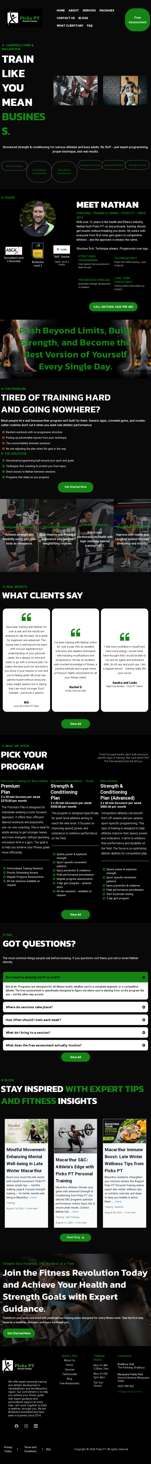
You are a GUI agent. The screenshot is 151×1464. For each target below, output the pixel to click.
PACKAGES (106, 10)
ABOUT (74, 10)
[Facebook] (16, 1426)
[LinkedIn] (36, 1426)
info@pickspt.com (128, 1392)
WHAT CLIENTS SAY (70, 25)
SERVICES (89, 10)
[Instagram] (26, 1426)
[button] (26, 1173)
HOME (61, 10)
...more (33, 1198)
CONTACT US (66, 18)
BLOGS (83, 18)
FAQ (90, 25)
